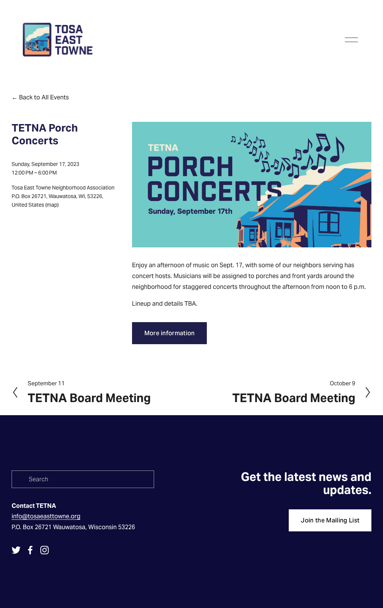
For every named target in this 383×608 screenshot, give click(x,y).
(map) (52, 204)
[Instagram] (44, 550)
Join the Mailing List (330, 520)
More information (169, 333)
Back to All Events (44, 97)
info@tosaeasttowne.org (46, 516)
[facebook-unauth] (30, 550)
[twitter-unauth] (16, 550)
